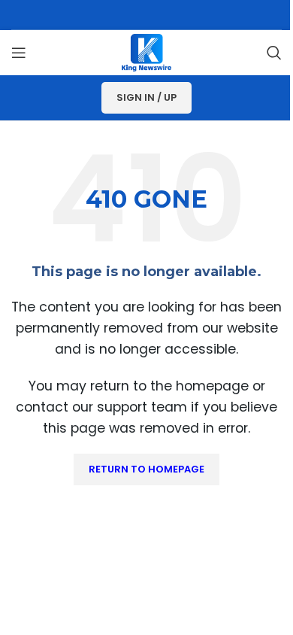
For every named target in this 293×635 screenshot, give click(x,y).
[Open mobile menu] (19, 53)
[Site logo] (146, 51)
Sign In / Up (146, 97)
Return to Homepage (146, 469)
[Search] (274, 53)
